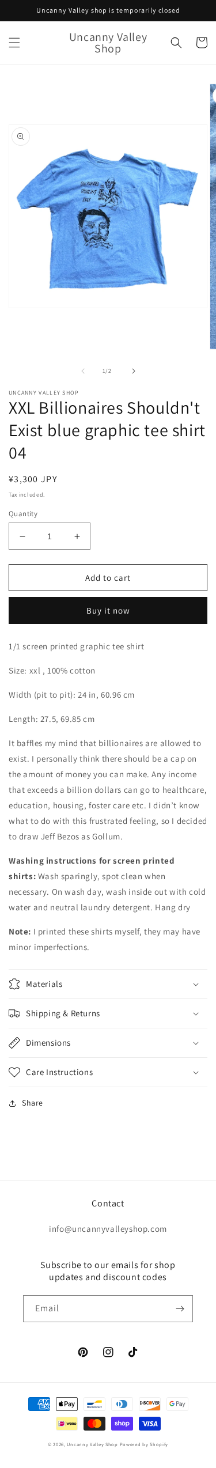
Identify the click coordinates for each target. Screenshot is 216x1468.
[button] (14, 42)
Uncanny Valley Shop (92, 1444)
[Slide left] (83, 371)
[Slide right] (133, 371)
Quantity (23, 514)
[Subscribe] (179, 1308)
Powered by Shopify (144, 1444)
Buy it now (108, 610)
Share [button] (32, 1103)
